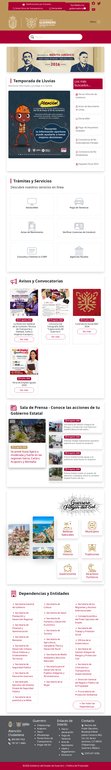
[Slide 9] (34, 154)
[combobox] (55, 37)
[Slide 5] (26, 154)
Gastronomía (67, 574)
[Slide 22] (60, 154)
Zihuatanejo (43, 735)
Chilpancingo (43, 725)
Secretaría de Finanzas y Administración (20, 628)
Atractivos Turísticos (92, 575)
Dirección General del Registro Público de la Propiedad (87, 682)
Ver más (24, 339)
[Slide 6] (28, 154)
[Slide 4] (24, 154)
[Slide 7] (30, 154)
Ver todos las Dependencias (87, 705)
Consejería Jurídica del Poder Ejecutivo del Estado (86, 619)
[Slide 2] (20, 154)
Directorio (66, 754)
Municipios (92, 531)
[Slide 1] (18, 154)
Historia (68, 554)
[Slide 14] (44, 154)
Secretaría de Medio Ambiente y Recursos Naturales (55, 657)
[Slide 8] (32, 154)
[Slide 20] (56, 154)
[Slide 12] (40, 154)
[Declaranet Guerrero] (53, 68)
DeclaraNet (56, 8)
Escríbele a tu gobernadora (76, 7)
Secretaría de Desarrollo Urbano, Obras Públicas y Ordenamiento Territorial (22, 652)
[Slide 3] (22, 154)
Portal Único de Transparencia (29, 8)
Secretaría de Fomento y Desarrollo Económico (55, 621)
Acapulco (41, 728)
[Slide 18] (52, 154)
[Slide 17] (50, 154)
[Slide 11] (38, 154)
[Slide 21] (58, 154)
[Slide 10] (36, 154)
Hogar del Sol (44, 744)
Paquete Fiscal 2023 (88, 163)
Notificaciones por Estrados (38, 4)
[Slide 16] (48, 154)
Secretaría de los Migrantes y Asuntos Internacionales (85, 607)
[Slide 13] (42, 154)
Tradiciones (92, 554)
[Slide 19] (54, 154)
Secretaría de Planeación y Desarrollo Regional (22, 616)
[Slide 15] (46, 154)
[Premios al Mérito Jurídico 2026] (58, 68)
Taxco (40, 731)
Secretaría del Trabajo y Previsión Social (84, 631)
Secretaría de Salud (56, 612)
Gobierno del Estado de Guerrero (47, 765)
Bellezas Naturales (68, 533)
